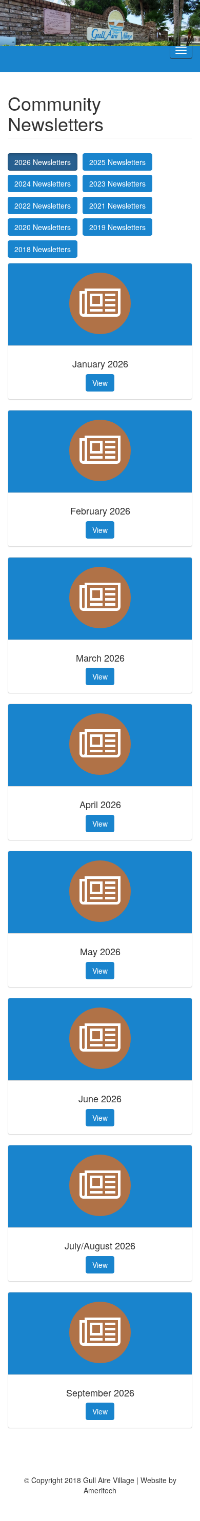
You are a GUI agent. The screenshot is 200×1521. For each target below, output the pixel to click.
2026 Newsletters (42, 162)
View (100, 383)
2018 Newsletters (42, 249)
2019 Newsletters (117, 227)
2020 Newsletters (42, 227)
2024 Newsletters (42, 183)
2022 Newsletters (42, 205)
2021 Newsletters (117, 205)
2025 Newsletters (117, 162)
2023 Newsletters (117, 183)
